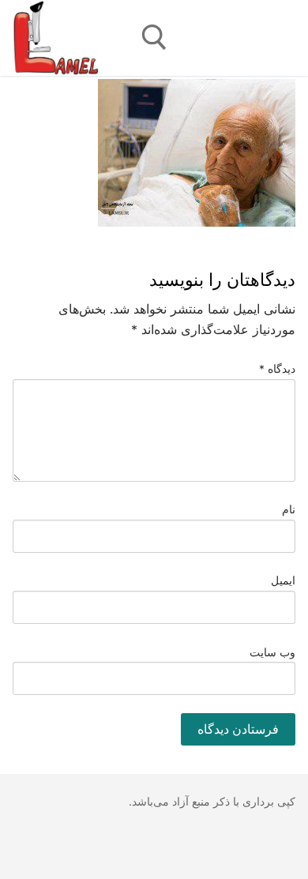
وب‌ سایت (273, 652)
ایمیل (283, 580)
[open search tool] (154, 37)
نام (288, 509)
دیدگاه (277, 368)
